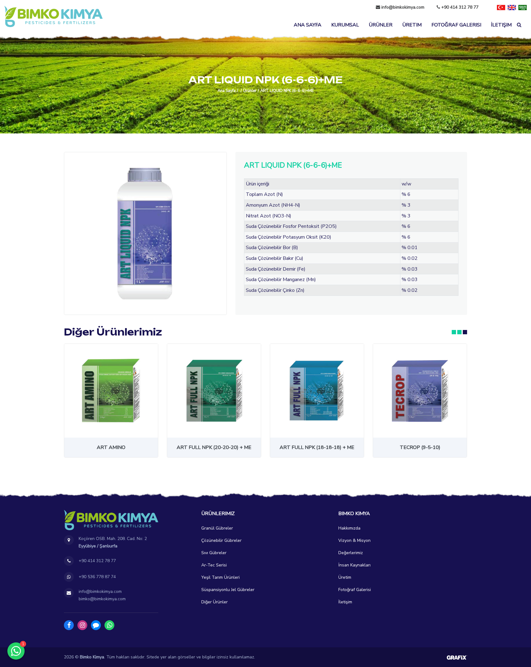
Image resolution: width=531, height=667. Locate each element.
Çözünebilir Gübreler (221, 540)
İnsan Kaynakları (354, 565)
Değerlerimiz (350, 553)
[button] (454, 332)
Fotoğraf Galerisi (456, 25)
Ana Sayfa (307, 25)
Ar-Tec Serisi (214, 565)
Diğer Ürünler (214, 602)
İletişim (501, 25)
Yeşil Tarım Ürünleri (220, 577)
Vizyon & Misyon (354, 540)
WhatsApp (109, 625)
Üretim (412, 25)
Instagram (82, 625)
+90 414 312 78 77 (459, 7)
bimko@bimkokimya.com (102, 599)
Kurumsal (345, 25)
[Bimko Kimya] (53, 16)
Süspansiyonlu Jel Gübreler (227, 590)
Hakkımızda (349, 528)
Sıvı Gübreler (213, 553)
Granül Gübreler (217, 528)
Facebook (69, 625)
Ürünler (380, 25)
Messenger (96, 625)
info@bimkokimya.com (402, 7)
